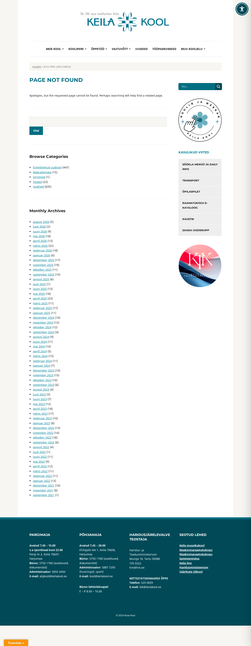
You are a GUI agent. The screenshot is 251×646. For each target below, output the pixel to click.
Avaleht (36, 66)
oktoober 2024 (42, 327)
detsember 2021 (43, 485)
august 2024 (41, 337)
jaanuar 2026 (41, 255)
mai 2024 (39, 346)
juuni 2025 (40, 289)
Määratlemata (42, 172)
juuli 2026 (39, 226)
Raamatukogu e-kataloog (195, 205)
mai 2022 (39, 461)
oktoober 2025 (42, 269)
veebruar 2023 (42, 418)
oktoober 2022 (42, 437)
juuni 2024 (40, 342)
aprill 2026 (40, 241)
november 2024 (43, 322)
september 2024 (43, 332)
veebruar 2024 (42, 361)
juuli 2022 (39, 452)
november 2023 (43, 375)
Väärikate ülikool (191, 572)
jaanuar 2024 (41, 365)
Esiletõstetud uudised (47, 167)
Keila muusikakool (192, 545)
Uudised (141, 49)
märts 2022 (40, 471)
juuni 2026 (40, 231)
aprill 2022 (40, 466)
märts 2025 (40, 303)
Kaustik (188, 219)
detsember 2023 (43, 370)
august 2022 (41, 447)
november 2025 (43, 265)
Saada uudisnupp (195, 230)
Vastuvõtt (120, 49)
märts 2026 (40, 246)
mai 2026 (39, 236)
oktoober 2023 (42, 380)
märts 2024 (40, 356)
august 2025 (41, 279)
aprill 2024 (40, 351)
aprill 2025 (40, 298)
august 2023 (41, 389)
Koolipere (76, 49)
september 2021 (43, 495)
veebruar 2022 (42, 476)
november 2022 (43, 433)
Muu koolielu (192, 49)
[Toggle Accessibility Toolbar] (242, 9)
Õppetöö (97, 49)
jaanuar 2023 (41, 423)
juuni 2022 (40, 457)
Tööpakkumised (164, 49)
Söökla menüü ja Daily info (200, 167)
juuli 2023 (39, 394)
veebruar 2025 (42, 308)
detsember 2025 (43, 260)
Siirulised (39, 177)
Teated (37, 182)
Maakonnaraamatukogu (195, 550)
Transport (190, 180)
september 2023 (43, 385)
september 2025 (43, 274)
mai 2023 (39, 404)
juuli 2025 (39, 284)
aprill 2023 (40, 409)
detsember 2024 (43, 317)
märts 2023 (40, 413)
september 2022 (43, 442)
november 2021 (43, 490)
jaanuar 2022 (41, 481)
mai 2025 (39, 294)
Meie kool (53, 49)
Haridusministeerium (193, 567)
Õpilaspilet (191, 191)
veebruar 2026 (42, 250)
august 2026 (41, 222)
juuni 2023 (40, 399)
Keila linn (185, 563)
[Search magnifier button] (218, 86)
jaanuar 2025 (41, 313)
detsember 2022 (43, 428)
